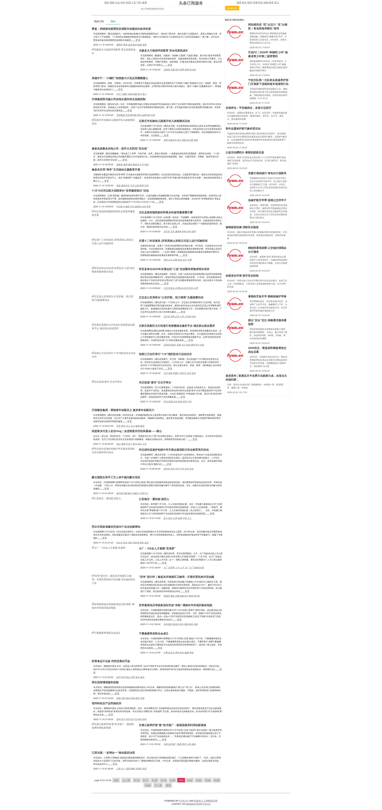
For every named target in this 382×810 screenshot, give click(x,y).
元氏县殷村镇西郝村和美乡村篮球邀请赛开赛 (166, 212)
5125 (216, 780)
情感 (128, 2)
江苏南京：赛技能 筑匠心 (154, 499)
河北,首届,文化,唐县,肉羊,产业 (177, 401)
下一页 (158, 785)
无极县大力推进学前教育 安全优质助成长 (163, 50)
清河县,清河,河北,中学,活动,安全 (178, 468)
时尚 (123, 2)
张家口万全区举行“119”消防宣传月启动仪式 (165, 354)
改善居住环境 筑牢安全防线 (242, 275)
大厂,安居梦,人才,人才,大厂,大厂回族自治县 (183, 567)
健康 (144, 2)
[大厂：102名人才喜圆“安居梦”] (109, 547)
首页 (116, 780)
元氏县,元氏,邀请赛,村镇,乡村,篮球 (179, 231)
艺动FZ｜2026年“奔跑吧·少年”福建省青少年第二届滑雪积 (268, 54)
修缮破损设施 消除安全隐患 (242, 227)
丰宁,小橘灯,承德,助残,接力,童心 (131, 93)
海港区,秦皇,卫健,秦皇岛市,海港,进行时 (181, 595)
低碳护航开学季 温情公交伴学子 (267, 200)
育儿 (276, 2)
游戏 (266, 2)
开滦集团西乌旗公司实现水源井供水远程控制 (118, 99)
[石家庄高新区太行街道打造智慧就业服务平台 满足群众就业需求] (114, 326)
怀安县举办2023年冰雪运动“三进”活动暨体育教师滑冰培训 (174, 269)
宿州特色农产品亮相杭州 (106, 703)
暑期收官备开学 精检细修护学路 (267, 296)
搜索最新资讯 (232, 8)
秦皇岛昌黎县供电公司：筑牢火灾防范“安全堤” (120, 148)
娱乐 (244, 2)
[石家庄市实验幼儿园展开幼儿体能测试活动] (114, 121)
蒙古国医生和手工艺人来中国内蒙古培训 (116, 477)
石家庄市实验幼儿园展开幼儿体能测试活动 (164, 121)
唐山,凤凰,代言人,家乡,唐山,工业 (131, 443)
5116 (136, 780)
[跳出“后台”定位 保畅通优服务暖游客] (235, 327)
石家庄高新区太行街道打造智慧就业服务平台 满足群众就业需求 (177, 326)
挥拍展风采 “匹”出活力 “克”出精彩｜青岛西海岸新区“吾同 (267, 26)
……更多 (135, 40)
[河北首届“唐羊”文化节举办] (107, 381)
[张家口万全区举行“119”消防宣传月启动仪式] (114, 354)
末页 (168, 785)
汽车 (139, 2)
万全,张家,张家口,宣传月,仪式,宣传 (179, 373)
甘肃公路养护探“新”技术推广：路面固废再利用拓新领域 (172, 725)
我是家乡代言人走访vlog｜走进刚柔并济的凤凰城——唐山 (127, 431)
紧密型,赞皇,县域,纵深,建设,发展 (131, 44)
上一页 (126, 780)
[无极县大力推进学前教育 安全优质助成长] (114, 51)
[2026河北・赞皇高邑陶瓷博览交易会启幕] (235, 355)
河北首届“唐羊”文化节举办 (155, 382)
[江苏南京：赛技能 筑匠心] (106, 498)
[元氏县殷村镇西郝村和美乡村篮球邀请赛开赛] (114, 213)
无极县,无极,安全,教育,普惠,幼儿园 (179, 69)
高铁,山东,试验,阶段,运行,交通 (177, 259)
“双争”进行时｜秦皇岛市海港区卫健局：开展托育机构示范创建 (176, 577)
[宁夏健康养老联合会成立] (106, 632)
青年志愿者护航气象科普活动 (243, 128)
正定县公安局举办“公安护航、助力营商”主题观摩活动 (171, 297)
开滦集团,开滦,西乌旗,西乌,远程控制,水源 (135, 115)
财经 (249, 2)
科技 (260, 2)
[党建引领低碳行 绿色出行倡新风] (235, 180)
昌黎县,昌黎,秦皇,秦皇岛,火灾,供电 (132, 164)
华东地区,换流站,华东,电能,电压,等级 (180, 624)
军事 (255, 2)
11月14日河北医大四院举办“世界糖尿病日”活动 (120, 190)
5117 (145, 780)
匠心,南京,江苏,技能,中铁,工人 (177, 518)
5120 (172, 780)
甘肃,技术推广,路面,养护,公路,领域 (179, 744)
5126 (147, 785)
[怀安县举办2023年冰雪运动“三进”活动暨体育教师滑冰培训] (114, 269)
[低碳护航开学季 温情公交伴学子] (235, 207)
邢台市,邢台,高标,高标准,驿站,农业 (132, 542)
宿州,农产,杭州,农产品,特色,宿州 (131, 719)
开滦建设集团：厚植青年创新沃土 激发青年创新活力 (123, 410)
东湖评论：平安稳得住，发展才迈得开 (248, 108)
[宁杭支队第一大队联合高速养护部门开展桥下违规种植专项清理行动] (235, 87)
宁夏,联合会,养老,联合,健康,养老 (178, 652)
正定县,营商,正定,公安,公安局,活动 (179, 316)
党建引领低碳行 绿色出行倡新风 (267, 173)
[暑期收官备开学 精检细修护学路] (235, 303)
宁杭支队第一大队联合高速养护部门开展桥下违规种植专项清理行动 (268, 82)
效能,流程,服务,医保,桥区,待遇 (130, 698)
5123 (198, 780)
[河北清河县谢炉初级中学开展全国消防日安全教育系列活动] (114, 450)
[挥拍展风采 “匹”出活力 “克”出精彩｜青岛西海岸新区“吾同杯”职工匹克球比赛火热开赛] (235, 31)
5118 (154, 780)
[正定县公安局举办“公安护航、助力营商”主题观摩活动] (114, 298)
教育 (271, 2)
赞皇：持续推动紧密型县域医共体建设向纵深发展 (121, 29)
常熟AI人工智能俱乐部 (206, 800)
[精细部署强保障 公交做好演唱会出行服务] (235, 255)
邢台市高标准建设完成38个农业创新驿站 (116, 527)
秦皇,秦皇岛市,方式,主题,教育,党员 (132, 185)
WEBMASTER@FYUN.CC (198, 803)
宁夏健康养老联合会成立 (153, 633)
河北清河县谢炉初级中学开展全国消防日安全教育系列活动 (174, 450)
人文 (133, 2)
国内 (106, 2)
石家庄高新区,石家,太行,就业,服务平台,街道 (183, 344)
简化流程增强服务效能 (105, 682)
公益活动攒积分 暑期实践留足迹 (245, 152)
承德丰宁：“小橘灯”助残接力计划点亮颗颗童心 (120, 78)
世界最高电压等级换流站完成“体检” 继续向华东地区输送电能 (175, 605)
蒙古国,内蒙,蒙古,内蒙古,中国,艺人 (132, 493)
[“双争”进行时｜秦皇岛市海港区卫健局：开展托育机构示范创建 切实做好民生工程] (114, 579)
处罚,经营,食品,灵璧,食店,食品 (130, 677)
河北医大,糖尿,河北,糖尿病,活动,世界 (133, 206)
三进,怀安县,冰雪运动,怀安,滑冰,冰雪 (180, 288)
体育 (239, 2)
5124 (207, 780)
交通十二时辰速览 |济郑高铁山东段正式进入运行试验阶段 (173, 241)
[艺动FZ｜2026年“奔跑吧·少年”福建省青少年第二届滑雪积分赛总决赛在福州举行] (235, 59)
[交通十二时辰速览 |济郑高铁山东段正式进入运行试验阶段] (114, 241)
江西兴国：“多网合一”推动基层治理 (113, 753)
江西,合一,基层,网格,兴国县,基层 (131, 768)
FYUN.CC (183, 800)
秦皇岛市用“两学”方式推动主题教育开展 (116, 169)
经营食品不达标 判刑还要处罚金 (111, 661)
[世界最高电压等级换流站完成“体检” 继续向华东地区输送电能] (114, 605)
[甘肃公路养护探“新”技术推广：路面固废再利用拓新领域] (114, 725)
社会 (117, 2)
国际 (112, 2)
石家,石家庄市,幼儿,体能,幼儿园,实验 (180, 139)
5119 (163, 780)
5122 (189, 780)
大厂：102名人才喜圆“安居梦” (157, 548)
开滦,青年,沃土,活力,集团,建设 (130, 425)
